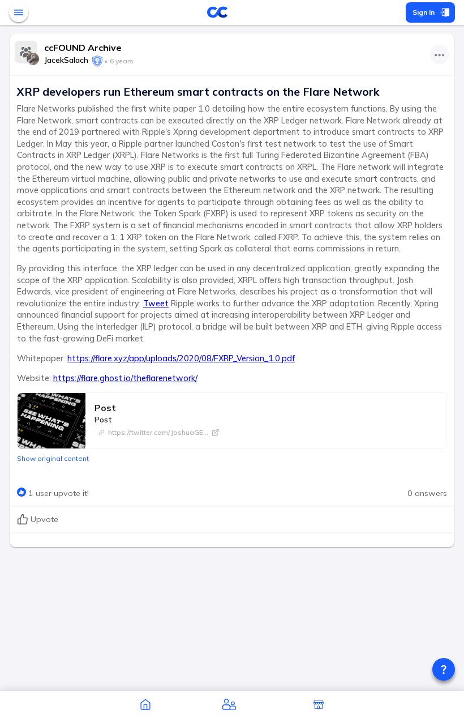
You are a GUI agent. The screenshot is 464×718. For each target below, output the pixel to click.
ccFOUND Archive (83, 47)
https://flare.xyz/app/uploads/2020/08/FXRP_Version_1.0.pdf (181, 358)
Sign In (424, 12)
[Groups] (229, 704)
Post (105, 407)
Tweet (156, 303)
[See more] (439, 54)
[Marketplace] (318, 704)
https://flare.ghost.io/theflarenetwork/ (125, 378)
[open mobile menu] (18, 12)
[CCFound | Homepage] (145, 704)
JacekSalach (66, 60)
